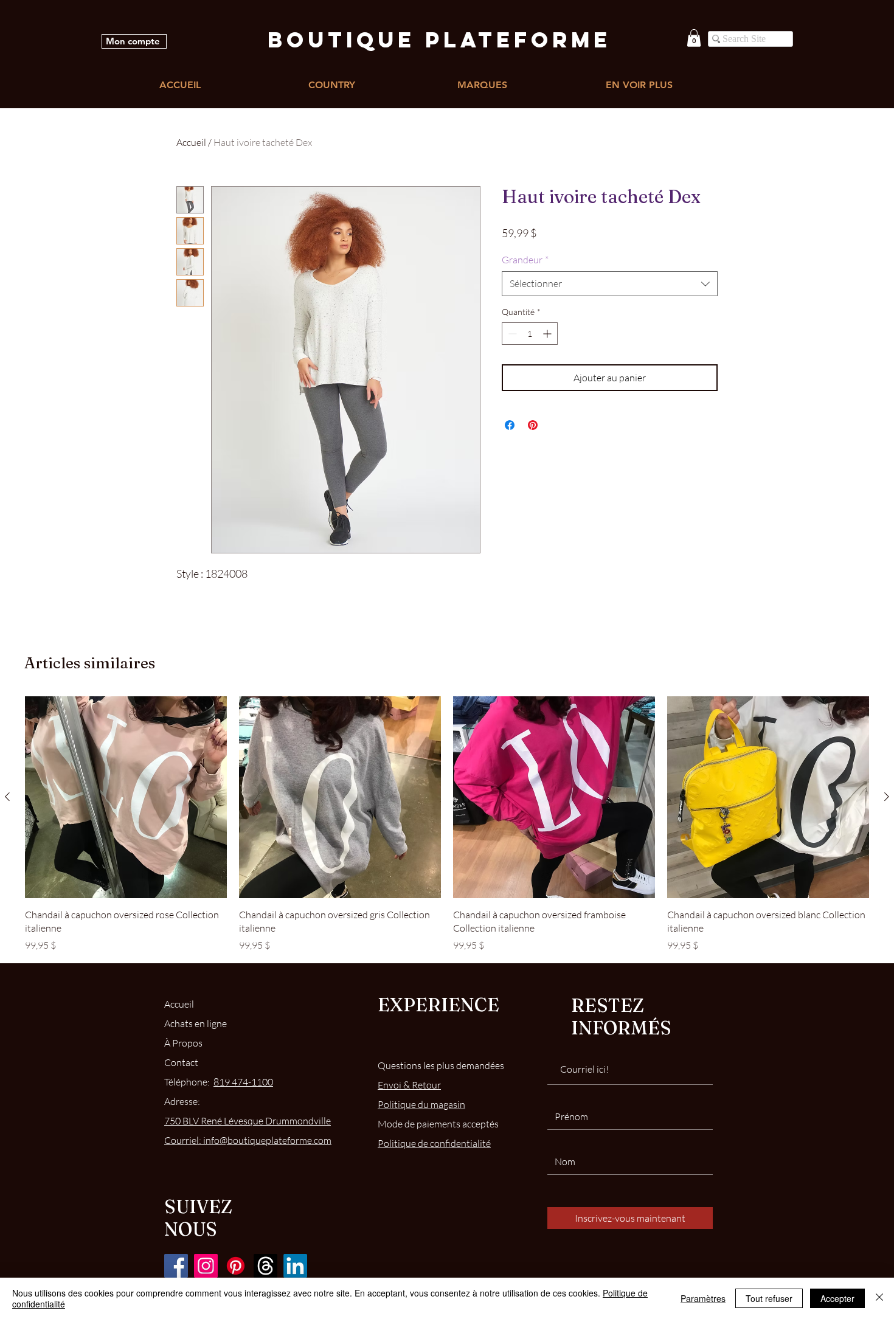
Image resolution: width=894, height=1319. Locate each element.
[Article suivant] (886, 796)
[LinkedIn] (295, 1266)
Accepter (837, 1298)
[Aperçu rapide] (126, 797)
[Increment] (548, 333)
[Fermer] (879, 1298)
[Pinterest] (236, 1266)
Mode (438, 1124)
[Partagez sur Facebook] (509, 425)
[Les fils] (265, 1266)
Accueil (191, 142)
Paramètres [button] (703, 1298)
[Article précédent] (7, 796)
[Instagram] (206, 1266)
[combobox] (610, 283)
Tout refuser (769, 1298)
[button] (694, 38)
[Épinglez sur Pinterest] (532, 425)
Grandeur (525, 260)
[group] (447, 824)
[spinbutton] (530, 333)
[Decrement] (511, 333)
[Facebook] (176, 1266)
